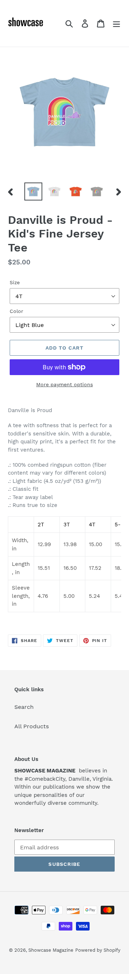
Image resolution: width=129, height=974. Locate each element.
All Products (31, 726)
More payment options (64, 384)
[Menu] (116, 23)
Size (15, 282)
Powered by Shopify (97, 950)
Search (24, 706)
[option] (33, 191)
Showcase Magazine (50, 950)
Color (16, 311)
